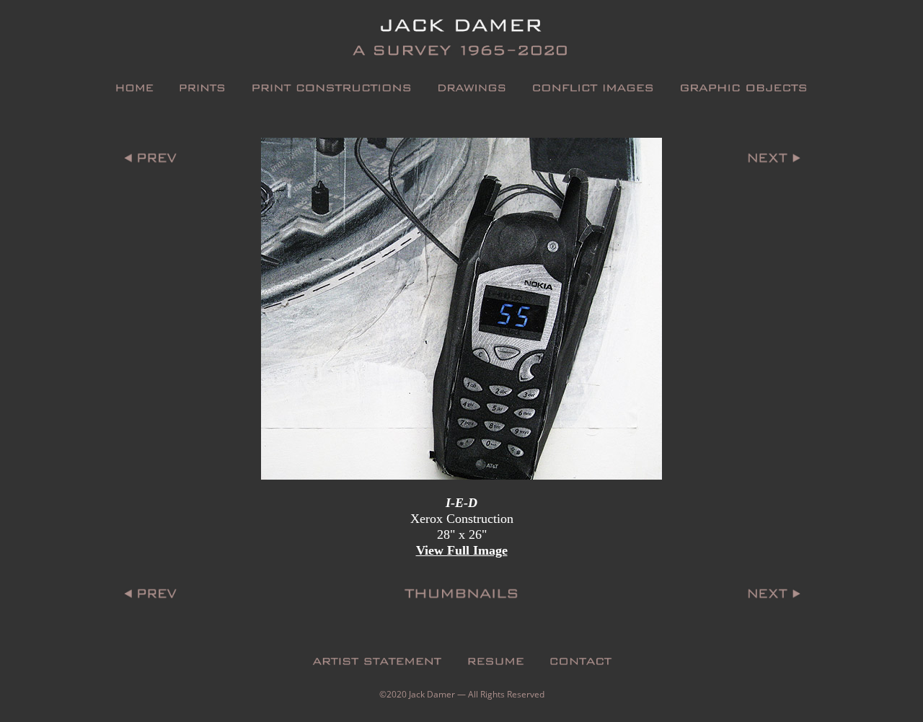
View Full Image (462, 550)
